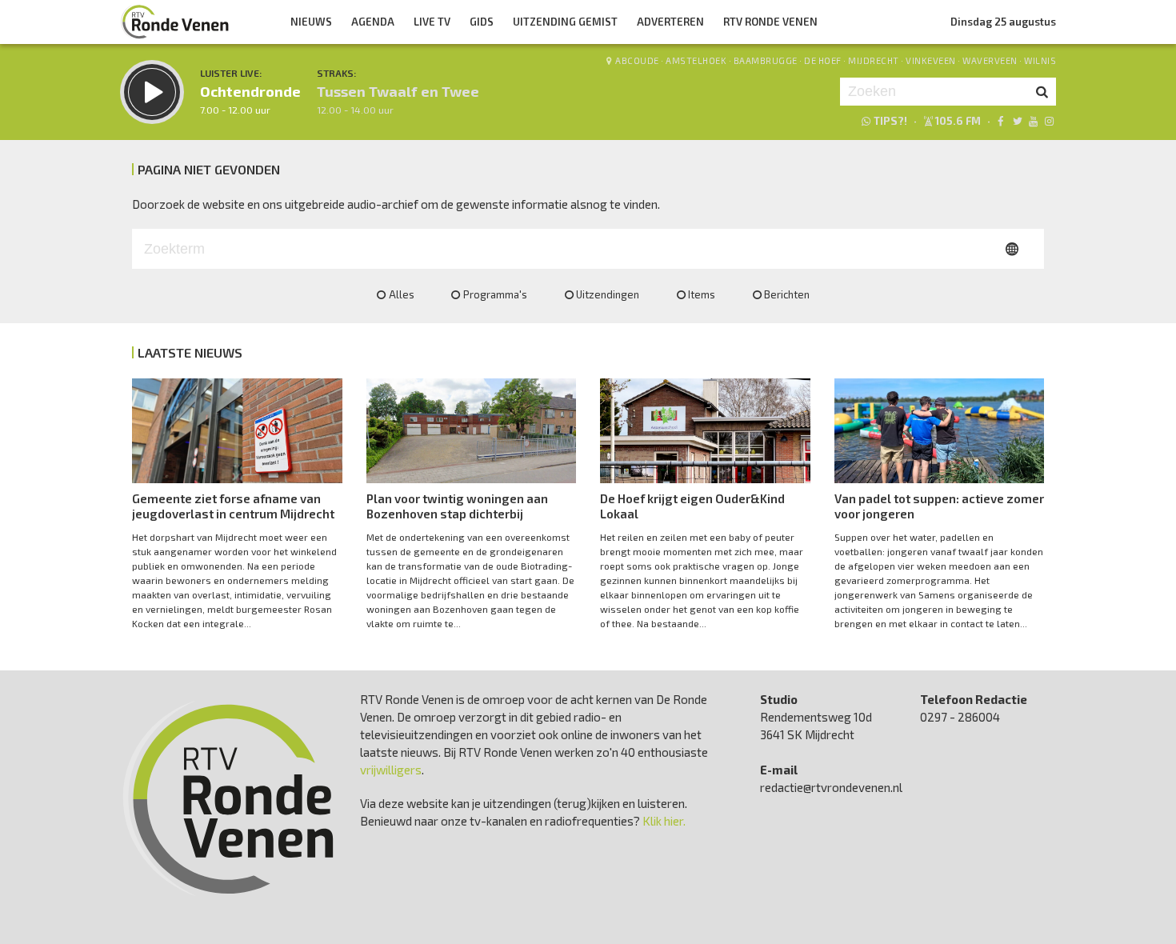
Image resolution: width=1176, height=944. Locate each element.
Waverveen (990, 60)
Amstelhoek (696, 60)
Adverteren (670, 21)
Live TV (432, 21)
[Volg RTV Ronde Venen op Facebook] (1000, 120)
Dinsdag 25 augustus (1003, 21)
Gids (482, 21)
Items (701, 294)
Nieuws (311, 21)
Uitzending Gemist (565, 21)
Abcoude (637, 60)
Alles (401, 294)
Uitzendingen (607, 294)
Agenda (372, 21)
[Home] (175, 21)
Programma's (495, 294)
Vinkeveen (931, 60)
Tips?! (890, 120)
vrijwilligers (391, 769)
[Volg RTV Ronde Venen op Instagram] (1049, 120)
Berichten (787, 294)
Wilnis (1040, 60)
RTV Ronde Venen (770, 21)
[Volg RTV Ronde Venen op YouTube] (1033, 120)
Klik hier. (664, 821)
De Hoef (823, 60)
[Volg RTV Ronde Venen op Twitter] (1016, 120)
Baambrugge (766, 60)
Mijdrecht (873, 60)
